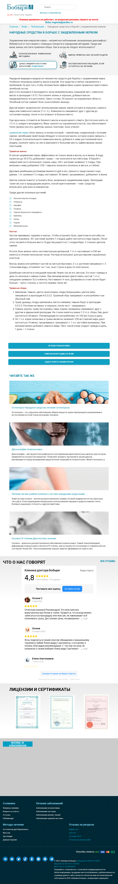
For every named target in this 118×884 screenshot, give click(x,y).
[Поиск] (40, 7)
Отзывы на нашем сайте (80, 840)
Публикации (8, 818)
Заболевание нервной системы (49, 818)
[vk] (5, 859)
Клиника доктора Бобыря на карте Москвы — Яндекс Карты (59, 679)
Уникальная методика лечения (59, 354)
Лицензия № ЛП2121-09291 (88, 861)
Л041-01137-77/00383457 (64, 867)
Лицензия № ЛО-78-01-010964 (66, 864)
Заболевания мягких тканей (48, 815)
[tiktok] (25, 859)
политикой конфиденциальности (91, 870)
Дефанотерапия (10, 840)
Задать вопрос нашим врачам (59, 362)
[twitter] (18, 859)
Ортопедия (7, 836)
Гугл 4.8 (72, 833)
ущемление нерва (19, 132)
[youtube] (11, 859)
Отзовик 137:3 (75, 836)
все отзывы (107, 561)
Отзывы (6, 815)
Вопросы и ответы (11, 811)
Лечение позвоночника (59, 346)
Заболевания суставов (46, 811)
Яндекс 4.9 (73, 829)
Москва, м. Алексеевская (50, 13)
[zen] (45, 859)
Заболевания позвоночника (48, 808)
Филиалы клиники (11, 808)
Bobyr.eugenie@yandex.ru (59, 22)
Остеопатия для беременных (15, 829)
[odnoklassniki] (31, 859)
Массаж (6, 833)
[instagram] (38, 859)
